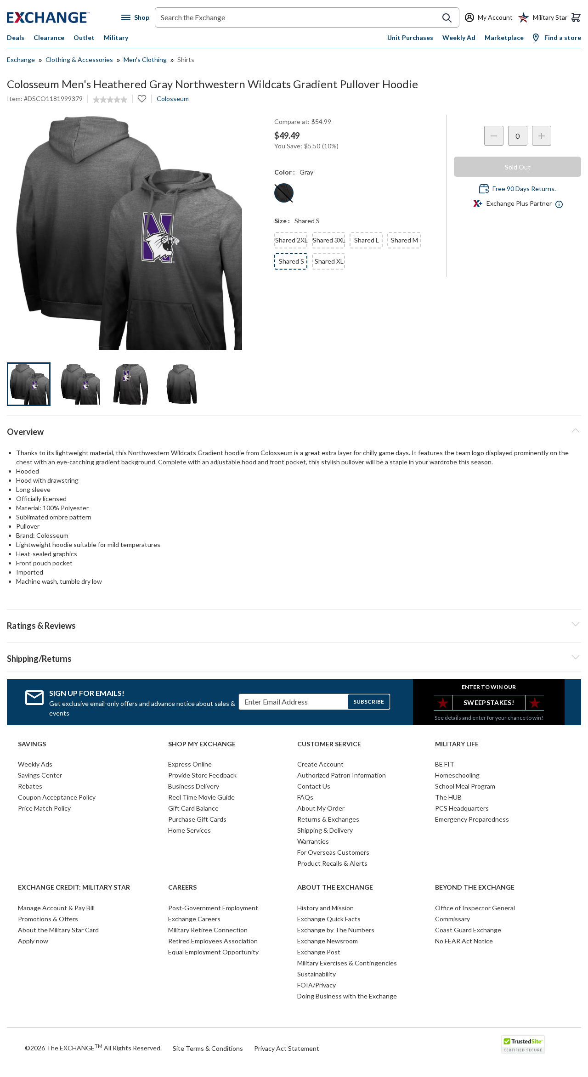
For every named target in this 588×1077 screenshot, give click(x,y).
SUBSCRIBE (368, 701)
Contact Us (313, 786)
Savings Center (40, 775)
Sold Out (518, 167)
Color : (284, 172)
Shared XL (329, 261)
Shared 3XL (329, 240)
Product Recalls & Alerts (332, 863)
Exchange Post (318, 952)
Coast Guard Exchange (468, 930)
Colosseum (173, 98)
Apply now (33, 941)
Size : (282, 221)
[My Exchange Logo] (64, 17)
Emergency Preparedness (472, 819)
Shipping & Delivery (325, 830)
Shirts (185, 59)
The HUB (448, 797)
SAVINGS (32, 744)
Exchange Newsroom (327, 941)
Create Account (320, 764)
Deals (15, 37)
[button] (294, 624)
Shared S (291, 261)
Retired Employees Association (213, 941)
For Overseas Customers (333, 852)
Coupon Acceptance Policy (57, 797)
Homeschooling (457, 775)
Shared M (404, 240)
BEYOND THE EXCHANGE (474, 887)
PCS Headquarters (462, 808)
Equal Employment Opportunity (213, 952)
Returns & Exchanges (328, 819)
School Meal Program (465, 786)
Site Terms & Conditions (208, 1048)
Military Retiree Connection (208, 930)
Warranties (313, 841)
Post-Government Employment (213, 908)
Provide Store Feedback (202, 775)
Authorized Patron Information (341, 775)
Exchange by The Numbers (335, 930)
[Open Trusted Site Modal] (523, 1044)
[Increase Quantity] (541, 136)
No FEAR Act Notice (464, 941)
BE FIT (444, 764)
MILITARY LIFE (457, 744)
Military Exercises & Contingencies (347, 963)
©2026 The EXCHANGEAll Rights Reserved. (93, 1047)
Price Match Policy (44, 808)
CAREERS (182, 887)
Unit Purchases (410, 37)
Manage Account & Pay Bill (56, 908)
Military (116, 37)
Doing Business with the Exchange (347, 996)
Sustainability (316, 974)
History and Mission (325, 908)
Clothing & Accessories (79, 59)
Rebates (30, 786)
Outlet (84, 37)
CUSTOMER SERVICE (329, 744)
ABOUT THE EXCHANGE (335, 887)
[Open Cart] (576, 17)
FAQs (305, 797)
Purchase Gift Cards (197, 819)
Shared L (366, 240)
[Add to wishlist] (142, 98)
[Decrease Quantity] (493, 136)
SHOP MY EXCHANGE (202, 744)
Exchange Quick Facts (329, 919)
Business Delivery (193, 786)
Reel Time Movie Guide (201, 797)
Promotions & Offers (48, 919)
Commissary (452, 919)
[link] (110, 99)
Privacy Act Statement (286, 1048)
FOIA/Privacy (316, 985)
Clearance (49, 37)
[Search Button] (447, 18)
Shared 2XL (291, 240)
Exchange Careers (194, 919)
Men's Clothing (145, 59)
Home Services (189, 830)
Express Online (190, 764)
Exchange (21, 59)
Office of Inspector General (475, 908)
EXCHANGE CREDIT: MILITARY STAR (74, 887)
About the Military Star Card (58, 930)
